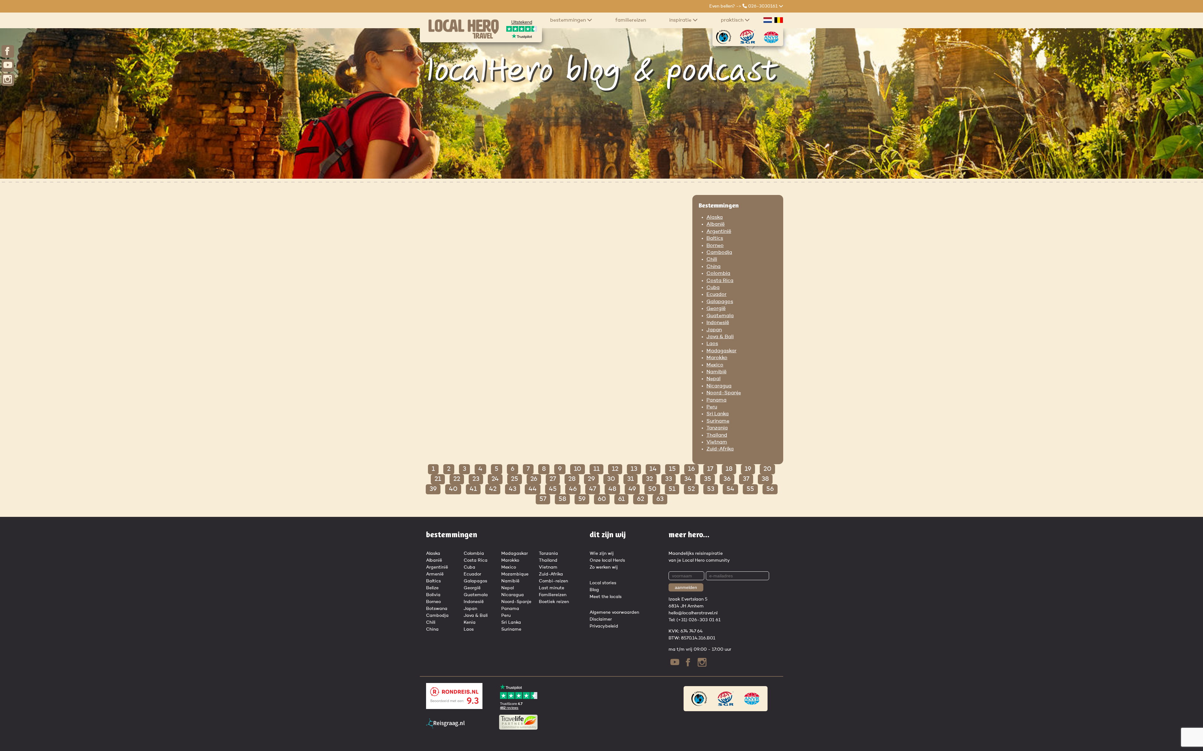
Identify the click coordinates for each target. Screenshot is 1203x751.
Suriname (717, 421)
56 (770, 489)
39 (433, 489)
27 (552, 479)
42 (493, 489)
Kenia (470, 622)
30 (611, 479)
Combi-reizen (553, 581)
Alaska (714, 217)
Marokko (716, 357)
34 (688, 479)
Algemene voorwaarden (614, 612)
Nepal (713, 378)
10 (577, 469)
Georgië (716, 308)
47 (592, 489)
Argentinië (718, 231)
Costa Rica (719, 280)
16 (691, 469)
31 (630, 479)
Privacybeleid (604, 626)
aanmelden (686, 587)
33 (668, 479)
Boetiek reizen (554, 602)
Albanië (715, 224)
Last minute (551, 588)
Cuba (713, 287)
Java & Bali (720, 336)
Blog (594, 590)
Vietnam (716, 442)
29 (591, 479)
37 (746, 479)
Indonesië (717, 322)
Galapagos (719, 301)
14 (653, 469)
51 (672, 489)
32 (649, 479)
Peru (711, 407)
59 (582, 499)
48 (612, 489)
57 (542, 499)
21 (438, 479)
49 (632, 489)
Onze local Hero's (607, 560)
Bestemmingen (568, 20)
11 (596, 469)
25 (514, 479)
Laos (712, 343)
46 (573, 489)
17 (710, 469)
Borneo (715, 245)
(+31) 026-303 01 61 (698, 620)
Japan (714, 330)
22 (456, 479)
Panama (716, 400)
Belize (432, 588)
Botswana (436, 609)
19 (748, 469)
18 (729, 469)
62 (640, 499)
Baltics (714, 238)
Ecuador (716, 294)
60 (602, 499)
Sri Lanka (717, 414)
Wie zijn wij (602, 553)
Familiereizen (630, 20)
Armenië (435, 574)
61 (621, 499)
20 (767, 469)
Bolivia (433, 595)
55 (750, 489)
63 (660, 499)
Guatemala (720, 315)
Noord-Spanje (723, 393)
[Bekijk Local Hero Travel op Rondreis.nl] (454, 708)
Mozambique (515, 574)
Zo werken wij (604, 567)
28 (571, 479)
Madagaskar (721, 351)
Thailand (716, 435)
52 (691, 489)
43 (512, 489)
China (713, 266)
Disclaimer (601, 619)
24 (495, 479)
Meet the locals (606, 597)
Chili (711, 259)
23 (475, 479)
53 (710, 489)
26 (533, 479)
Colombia (718, 273)
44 (533, 489)
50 (652, 489)
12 (615, 469)
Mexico (714, 365)
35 (707, 479)
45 (553, 489)
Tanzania (717, 428)
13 (634, 469)
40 (453, 489)
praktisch (733, 20)
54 (730, 489)
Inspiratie (681, 20)
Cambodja (719, 252)
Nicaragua (719, 386)
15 (672, 469)
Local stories (603, 583)
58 (562, 499)
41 (473, 489)
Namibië (716, 372)
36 (727, 479)
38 (765, 479)
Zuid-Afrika (720, 449)
